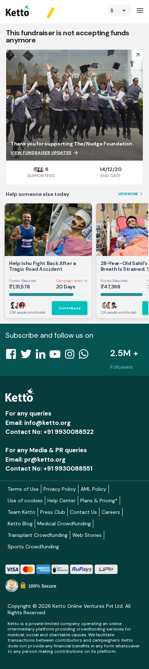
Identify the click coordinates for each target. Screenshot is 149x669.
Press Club (52, 512)
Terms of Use (23, 489)
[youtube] (57, 356)
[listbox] (119, 10)
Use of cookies (25, 500)
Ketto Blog (20, 523)
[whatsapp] (86, 356)
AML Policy (93, 489)
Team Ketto (21, 512)
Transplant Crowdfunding (38, 535)
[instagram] (72, 356)
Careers (111, 512)
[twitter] (28, 356)
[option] (119, 10)
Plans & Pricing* (99, 500)
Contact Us (83, 512)
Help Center (61, 500)
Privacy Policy (59, 489)
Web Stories (87, 535)
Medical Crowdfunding (64, 523)
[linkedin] (43, 356)
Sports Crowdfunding (33, 546)
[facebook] (13, 356)
